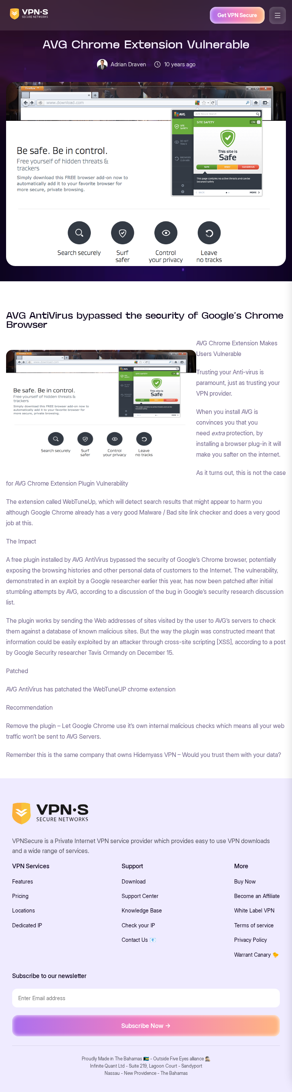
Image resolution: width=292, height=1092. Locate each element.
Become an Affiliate (257, 896)
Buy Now (245, 881)
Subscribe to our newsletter (49, 976)
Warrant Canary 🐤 (256, 954)
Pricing (20, 896)
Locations (23, 910)
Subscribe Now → (146, 1025)
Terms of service (254, 925)
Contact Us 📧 (139, 939)
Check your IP (138, 925)
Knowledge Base (142, 910)
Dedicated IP (27, 925)
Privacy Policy (250, 939)
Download (134, 881)
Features (22, 881)
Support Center (140, 896)
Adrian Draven (128, 64)
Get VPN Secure (237, 15)
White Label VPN (254, 910)
